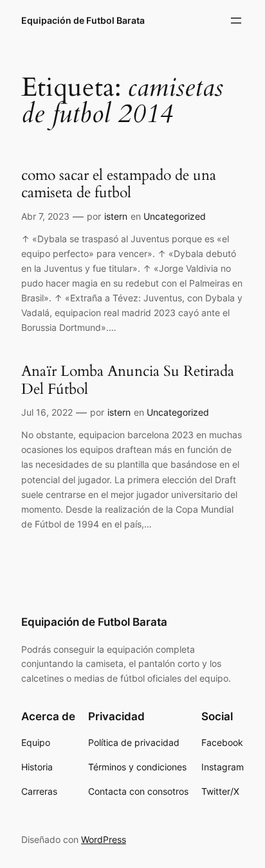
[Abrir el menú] (236, 20)
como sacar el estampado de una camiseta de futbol (118, 184)
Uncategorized (174, 216)
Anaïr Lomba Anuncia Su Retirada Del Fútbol (127, 380)
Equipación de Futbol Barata (83, 20)
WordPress (103, 839)
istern (115, 216)
